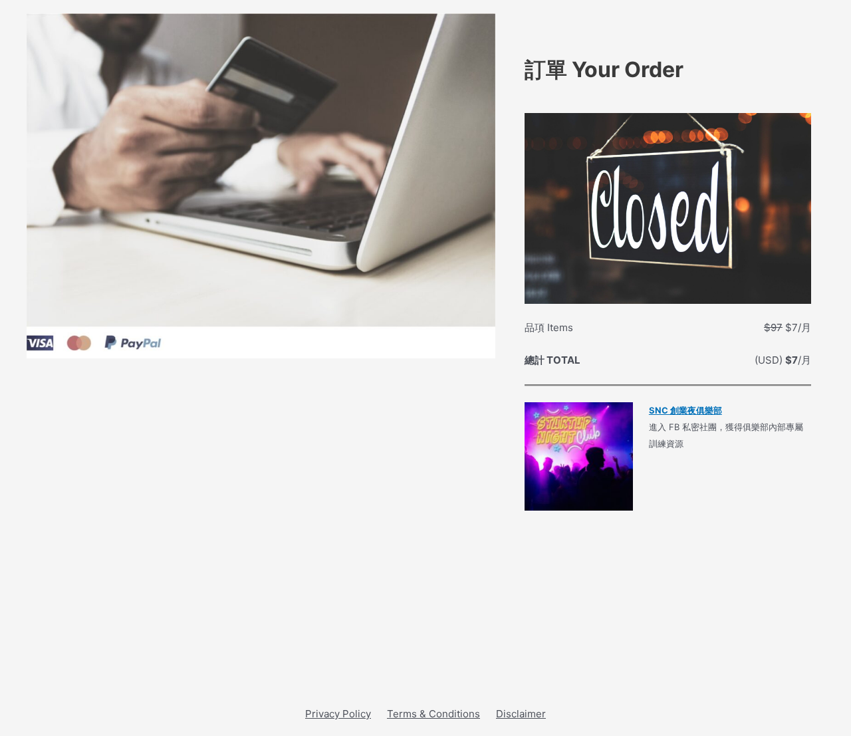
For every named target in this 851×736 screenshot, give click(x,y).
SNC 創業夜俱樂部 (685, 410)
